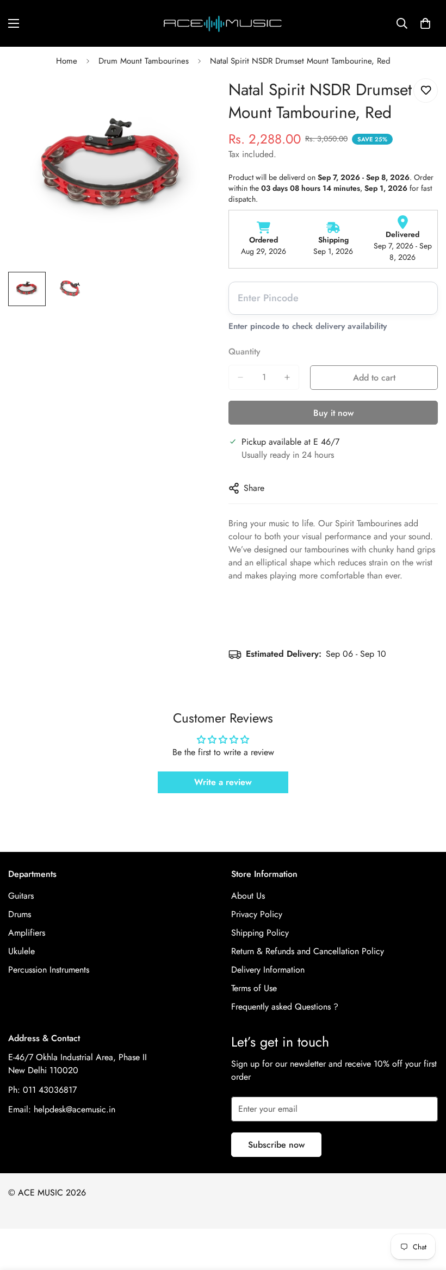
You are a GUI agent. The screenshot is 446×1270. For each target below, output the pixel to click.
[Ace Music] (223, 23)
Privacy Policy (256, 914)
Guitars (21, 895)
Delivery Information (268, 969)
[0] (425, 23)
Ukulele (21, 951)
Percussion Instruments (48, 969)
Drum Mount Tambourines (143, 61)
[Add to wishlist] (425, 90)
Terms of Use (254, 988)
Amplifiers (26, 932)
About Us (248, 895)
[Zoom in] (194, 98)
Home (66, 61)
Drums (19, 914)
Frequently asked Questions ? (284, 1006)
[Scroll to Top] (424, 1210)
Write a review (223, 782)
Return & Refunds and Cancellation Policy (307, 951)
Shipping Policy (260, 932)
